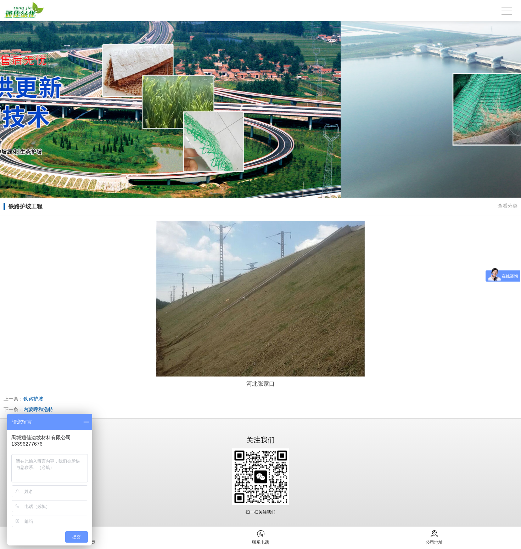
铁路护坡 (33, 399)
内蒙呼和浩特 (38, 409)
